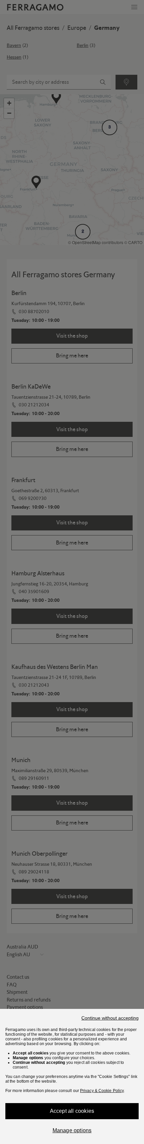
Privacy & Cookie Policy (102, 1090)
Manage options (72, 1130)
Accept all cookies (72, 1111)
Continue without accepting (110, 1018)
